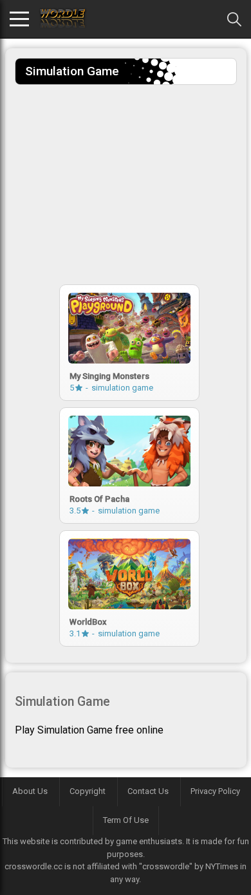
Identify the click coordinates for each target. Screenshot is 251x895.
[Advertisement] (125, 181)
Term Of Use (126, 820)
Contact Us (148, 791)
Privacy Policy (215, 791)
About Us (30, 791)
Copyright (88, 791)
